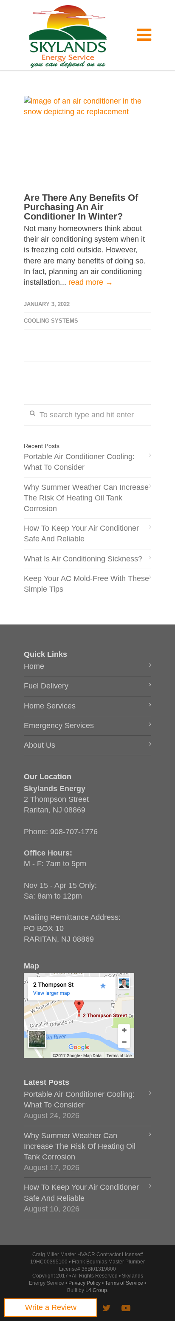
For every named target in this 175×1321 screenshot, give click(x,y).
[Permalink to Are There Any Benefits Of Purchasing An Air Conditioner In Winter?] (87, 138)
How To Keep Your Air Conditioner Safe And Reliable (81, 533)
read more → (90, 282)
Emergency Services (59, 725)
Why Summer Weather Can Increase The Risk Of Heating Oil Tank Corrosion (86, 498)
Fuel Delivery (46, 686)
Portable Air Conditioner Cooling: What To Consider (79, 461)
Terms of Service (124, 1283)
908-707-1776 (74, 831)
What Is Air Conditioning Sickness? (83, 559)
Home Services (50, 706)
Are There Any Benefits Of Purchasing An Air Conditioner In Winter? (81, 207)
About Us (39, 745)
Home (34, 666)
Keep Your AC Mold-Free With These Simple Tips (86, 583)
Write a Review (50, 1307)
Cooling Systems (51, 321)
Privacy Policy (84, 1283)
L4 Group (96, 1290)
